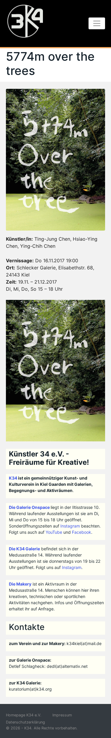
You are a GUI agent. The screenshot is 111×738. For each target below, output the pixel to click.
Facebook (81, 532)
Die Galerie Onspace (29, 507)
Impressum (62, 715)
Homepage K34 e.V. (23, 715)
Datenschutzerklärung (25, 722)
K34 (13, 477)
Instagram (70, 525)
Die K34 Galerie (24, 548)
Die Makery (20, 583)
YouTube (54, 532)
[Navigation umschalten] (97, 23)
